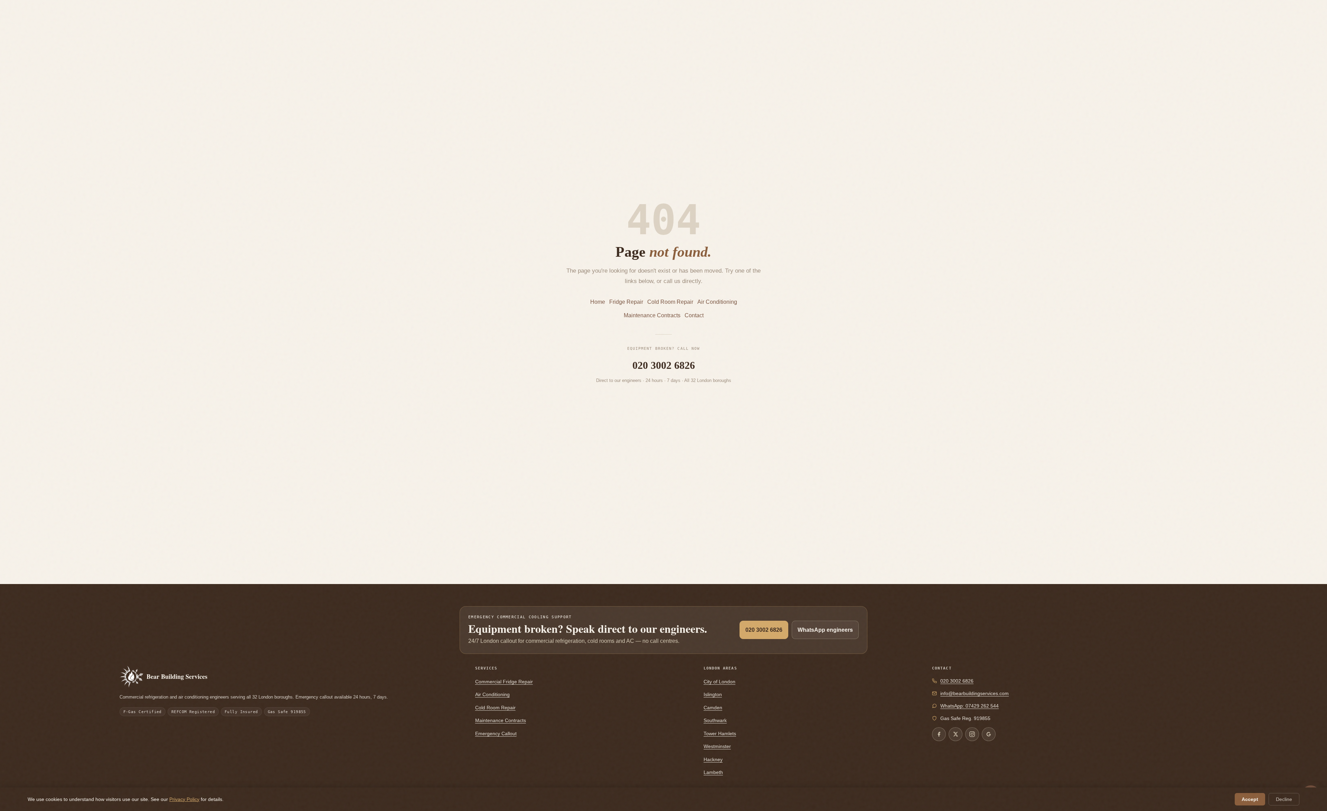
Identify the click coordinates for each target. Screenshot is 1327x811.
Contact (694, 315)
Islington (713, 694)
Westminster (717, 746)
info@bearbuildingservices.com (974, 693)
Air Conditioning (717, 302)
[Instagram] (972, 734)
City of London (719, 681)
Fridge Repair (626, 302)
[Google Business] (989, 734)
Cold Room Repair (670, 302)
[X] (955, 734)
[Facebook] (939, 734)
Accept (1250, 799)
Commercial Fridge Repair (504, 681)
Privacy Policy (184, 799)
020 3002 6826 (663, 365)
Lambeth (713, 772)
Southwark (715, 720)
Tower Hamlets (720, 733)
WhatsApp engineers (825, 630)
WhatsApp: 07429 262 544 (969, 706)
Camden (713, 707)
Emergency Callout (496, 733)
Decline (1284, 799)
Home (597, 302)
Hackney (713, 759)
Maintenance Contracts (652, 315)
